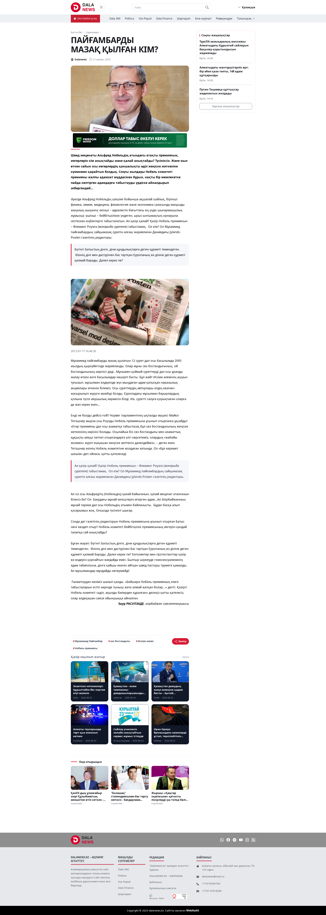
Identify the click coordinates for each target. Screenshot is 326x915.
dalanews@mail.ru (213, 876)
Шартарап (184, 18)
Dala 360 (115, 18)
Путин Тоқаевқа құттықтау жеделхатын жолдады (219, 91)
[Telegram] (234, 839)
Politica (129, 18)
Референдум (224, 18)
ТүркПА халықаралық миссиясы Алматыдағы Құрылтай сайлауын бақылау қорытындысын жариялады (224, 47)
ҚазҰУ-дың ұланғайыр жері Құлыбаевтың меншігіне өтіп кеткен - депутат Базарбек (87, 796)
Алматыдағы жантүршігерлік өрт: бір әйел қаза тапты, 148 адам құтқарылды (224, 71)
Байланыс (155, 882)
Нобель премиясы (86, 648)
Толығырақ (244, 18)
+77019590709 (211, 883)
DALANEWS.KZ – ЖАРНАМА (166, 876)
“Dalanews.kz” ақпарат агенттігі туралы (169, 867)
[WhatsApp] (222, 839)
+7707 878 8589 (212, 890)
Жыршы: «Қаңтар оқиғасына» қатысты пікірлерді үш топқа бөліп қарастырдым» (169, 796)
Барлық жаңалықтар (226, 106)
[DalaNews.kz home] (83, 7)
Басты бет (77, 32)
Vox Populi (145, 18)
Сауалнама (92, 32)
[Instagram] (247, 839)
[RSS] (253, 839)
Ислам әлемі (145, 641)
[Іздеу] (207, 7)
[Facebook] (228, 839)
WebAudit (192, 910)
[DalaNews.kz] (82, 840)
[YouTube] (241, 839)
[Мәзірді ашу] (101, 7)
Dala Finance (164, 18)
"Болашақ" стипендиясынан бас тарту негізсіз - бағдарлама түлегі (129, 796)
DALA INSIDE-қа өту (87, 18)
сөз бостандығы (120, 641)
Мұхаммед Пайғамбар (89, 641)
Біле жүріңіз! (203, 18)
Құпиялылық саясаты (162, 888)
